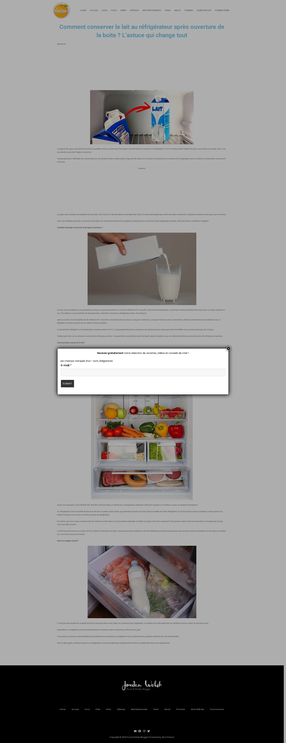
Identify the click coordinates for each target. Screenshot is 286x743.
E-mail (66, 365)
